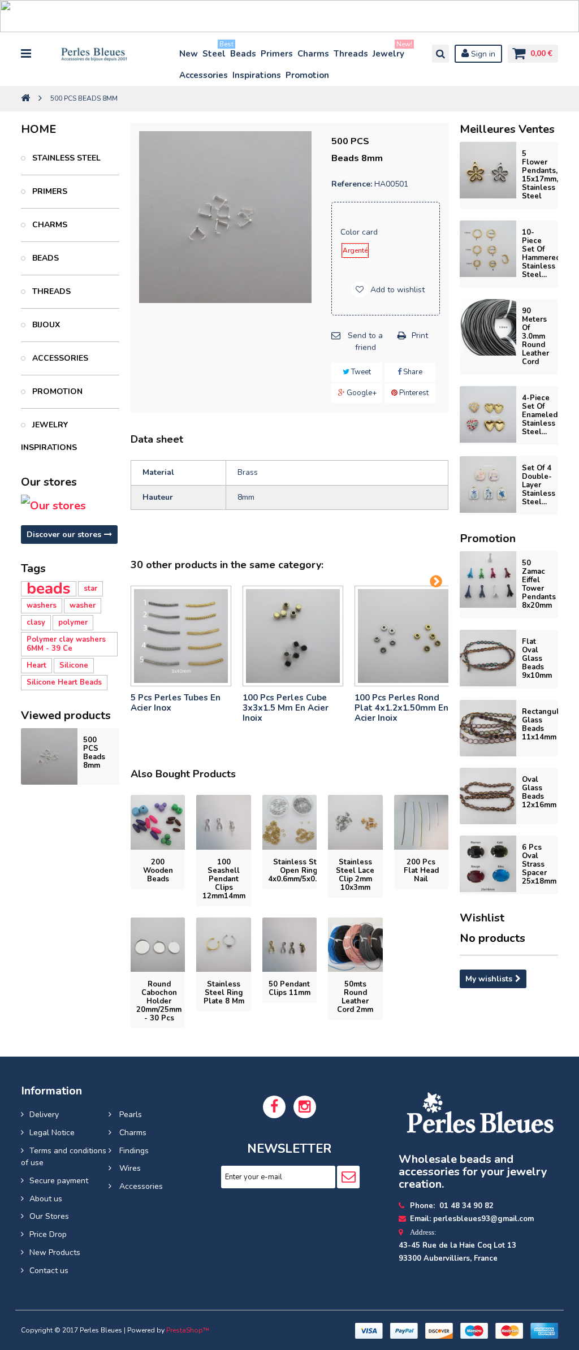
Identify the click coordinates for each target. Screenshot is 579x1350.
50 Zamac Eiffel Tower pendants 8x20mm (539, 584)
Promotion (307, 75)
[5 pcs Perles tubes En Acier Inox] (181, 636)
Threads (351, 53)
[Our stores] (70, 506)
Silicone (73, 665)
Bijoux (45, 324)
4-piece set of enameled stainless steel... (540, 415)
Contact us (48, 1270)
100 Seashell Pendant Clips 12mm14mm (223, 879)
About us (45, 1198)
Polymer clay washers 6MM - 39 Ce (66, 644)
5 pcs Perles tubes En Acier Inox (176, 702)
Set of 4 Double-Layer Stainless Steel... (538, 485)
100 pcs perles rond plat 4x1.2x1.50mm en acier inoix (401, 708)
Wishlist (482, 917)
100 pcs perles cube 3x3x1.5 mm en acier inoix (286, 708)
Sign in (482, 54)
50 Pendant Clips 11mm (289, 988)
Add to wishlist (396, 289)
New (188, 53)
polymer (73, 622)
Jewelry (389, 51)
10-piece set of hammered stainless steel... (541, 253)
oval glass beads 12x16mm (539, 792)
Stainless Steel (65, 158)
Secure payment (58, 1180)
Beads (243, 53)
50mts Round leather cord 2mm (355, 997)
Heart (36, 665)
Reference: (351, 184)
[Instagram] (304, 1107)
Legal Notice (52, 1132)
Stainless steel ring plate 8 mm (224, 992)
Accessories (203, 75)
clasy (36, 622)
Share (411, 372)
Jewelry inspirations (49, 436)
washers (42, 605)
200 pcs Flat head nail (421, 870)
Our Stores (49, 1216)
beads (49, 588)
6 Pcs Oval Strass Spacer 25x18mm (539, 864)
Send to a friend (365, 341)
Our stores (49, 482)
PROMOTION (56, 391)
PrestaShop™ (187, 1330)
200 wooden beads (158, 870)
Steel (214, 51)
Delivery (44, 1114)
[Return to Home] (25, 99)
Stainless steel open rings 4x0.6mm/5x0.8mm (301, 870)
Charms (313, 53)
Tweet (360, 372)
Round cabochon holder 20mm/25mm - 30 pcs (159, 1001)
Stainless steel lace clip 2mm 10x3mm (355, 875)
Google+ (361, 393)
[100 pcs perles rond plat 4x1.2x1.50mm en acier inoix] (405, 636)
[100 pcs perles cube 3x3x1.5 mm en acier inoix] (293, 636)
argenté (355, 250)
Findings (133, 1150)
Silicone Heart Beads (64, 682)
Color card (360, 232)
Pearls (129, 1114)
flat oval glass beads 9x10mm (537, 659)
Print (420, 335)
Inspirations (256, 75)
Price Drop (48, 1234)
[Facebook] (274, 1107)
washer (83, 605)
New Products (54, 1252)
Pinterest (413, 393)
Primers (277, 53)
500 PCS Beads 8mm (94, 753)
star (90, 588)
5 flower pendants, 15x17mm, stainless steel (540, 175)
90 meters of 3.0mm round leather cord (535, 336)
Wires (129, 1168)
